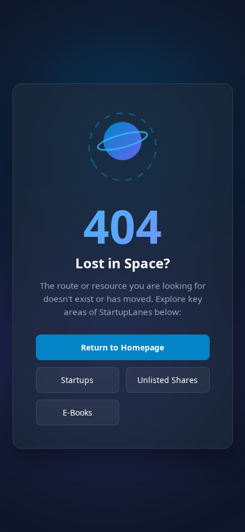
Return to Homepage (122, 347)
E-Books (77, 412)
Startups (77, 379)
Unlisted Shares (167, 379)
